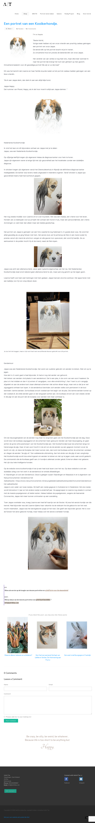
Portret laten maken (47, 14)
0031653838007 (13, 783)
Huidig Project (69, 14)
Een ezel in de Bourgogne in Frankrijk (77, 655)
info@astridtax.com (13, 785)
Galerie (59, 14)
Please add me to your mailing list (18, 717)
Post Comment (11, 721)
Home (17, 14)
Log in (88, 817)
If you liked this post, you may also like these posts (48, 615)
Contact (11, 791)
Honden (20, 29)
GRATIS (34, 14)
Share (10, 28)
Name (6, 685)
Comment (7, 694)
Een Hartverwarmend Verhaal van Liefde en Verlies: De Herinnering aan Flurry (48, 657)
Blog (78, 14)
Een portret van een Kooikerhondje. (31, 23)
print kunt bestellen (43, 600)
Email (51, 685)
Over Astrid (87, 14)
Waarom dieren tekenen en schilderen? (18, 655)
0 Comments (31, 29)
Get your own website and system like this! (16, 817)
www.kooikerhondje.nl (24, 469)
